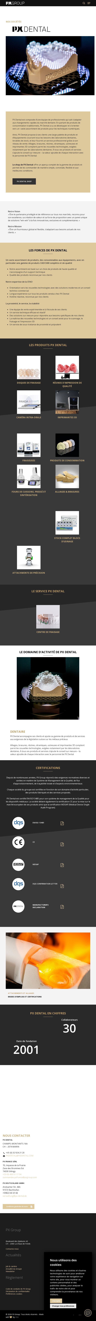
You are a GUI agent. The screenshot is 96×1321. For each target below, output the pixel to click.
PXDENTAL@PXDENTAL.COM (19, 1155)
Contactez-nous (12, 1249)
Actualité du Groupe (14, 1269)
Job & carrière (11, 1266)
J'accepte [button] (56, 1301)
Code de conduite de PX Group (18, 1289)
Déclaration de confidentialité (18, 1291)
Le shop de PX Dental (22, 164)
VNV (17, 1317)
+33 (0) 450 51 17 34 (12, 1174)
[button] (89, 3)
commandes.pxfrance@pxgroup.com (20, 1177)
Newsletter (10, 1271)
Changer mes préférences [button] (63, 1306)
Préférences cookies (14, 1294)
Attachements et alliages (21, 993)
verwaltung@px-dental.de (15, 1196)
